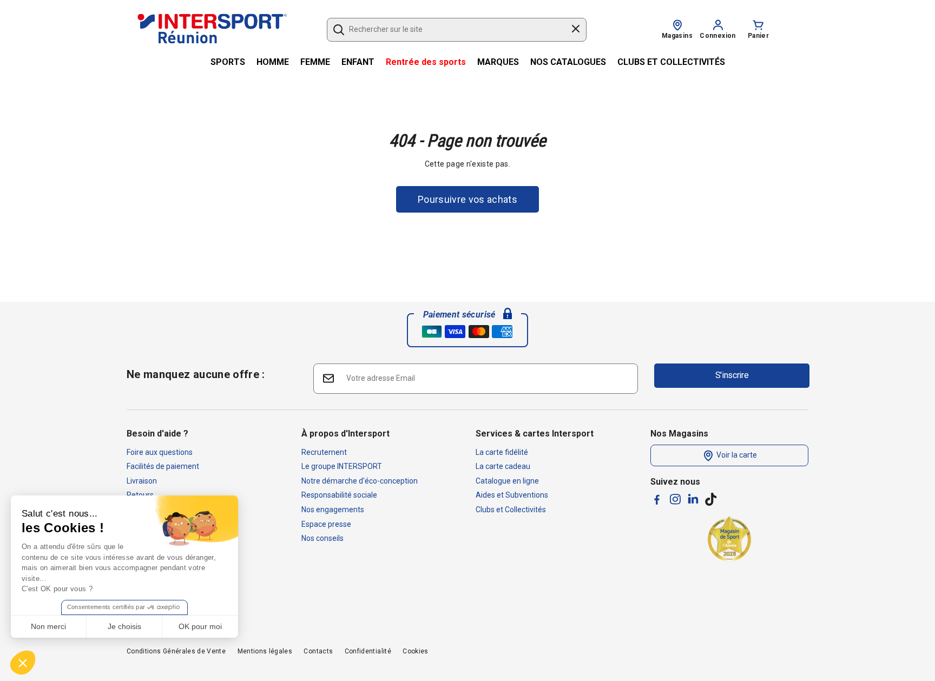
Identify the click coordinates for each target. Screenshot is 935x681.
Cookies (415, 651)
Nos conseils (322, 538)
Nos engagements (332, 509)
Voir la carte (736, 455)
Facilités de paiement (163, 466)
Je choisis (124, 626)
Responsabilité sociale (339, 495)
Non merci (48, 626)
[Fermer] (575, 30)
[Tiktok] (710, 499)
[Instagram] (675, 499)
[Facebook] (656, 499)
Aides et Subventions (512, 495)
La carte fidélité (502, 452)
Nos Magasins (679, 433)
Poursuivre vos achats (467, 199)
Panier (758, 35)
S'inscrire (732, 375)
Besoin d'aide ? (157, 433)
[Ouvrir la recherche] (338, 29)
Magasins (677, 35)
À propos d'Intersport (345, 433)
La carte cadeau (503, 466)
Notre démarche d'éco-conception (359, 481)
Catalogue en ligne (507, 481)
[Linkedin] (693, 499)
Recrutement (324, 452)
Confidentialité (368, 651)
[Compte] (718, 24)
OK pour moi (200, 626)
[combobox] (451, 29)
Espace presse (326, 524)
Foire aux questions (160, 452)
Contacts (318, 651)
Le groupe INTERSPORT (341, 466)
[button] (23, 663)
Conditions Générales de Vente (176, 651)
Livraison (142, 481)
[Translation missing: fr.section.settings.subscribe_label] (328, 377)
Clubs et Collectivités (511, 509)
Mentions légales (265, 651)
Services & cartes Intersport (535, 433)
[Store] (677, 24)
